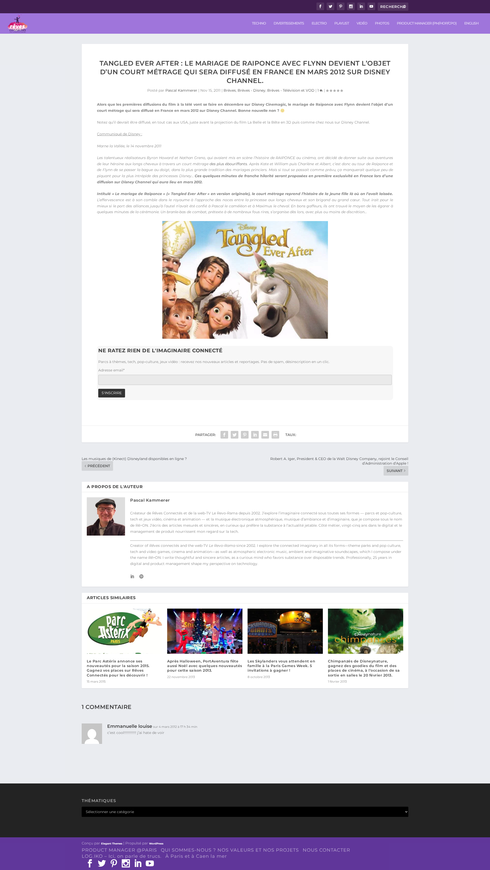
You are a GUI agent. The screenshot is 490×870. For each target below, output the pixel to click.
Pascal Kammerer (181, 90)
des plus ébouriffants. (229, 164)
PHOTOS (382, 23)
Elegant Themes (111, 843)
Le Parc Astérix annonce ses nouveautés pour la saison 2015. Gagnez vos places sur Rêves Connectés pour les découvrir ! (118, 668)
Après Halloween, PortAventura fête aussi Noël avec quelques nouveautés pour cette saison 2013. (204, 666)
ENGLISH (471, 23)
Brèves (230, 90)
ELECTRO (319, 23)
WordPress (156, 843)
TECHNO (259, 23)
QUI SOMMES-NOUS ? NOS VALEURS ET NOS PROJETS (230, 850)
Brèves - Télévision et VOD (290, 90)
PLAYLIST (341, 23)
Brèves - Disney (251, 90)
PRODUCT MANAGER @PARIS (119, 850)
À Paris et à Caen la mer (196, 856)
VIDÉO (362, 23)
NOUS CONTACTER (326, 850)
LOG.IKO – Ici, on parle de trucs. (122, 856)
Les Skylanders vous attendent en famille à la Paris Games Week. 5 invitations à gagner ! (281, 666)
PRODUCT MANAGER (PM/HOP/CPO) (427, 23)
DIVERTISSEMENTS (289, 23)
